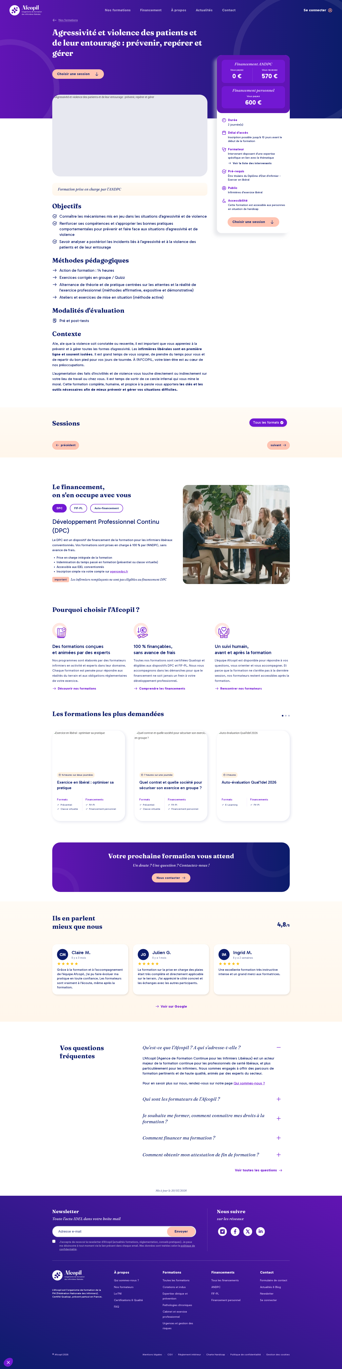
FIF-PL (78, 508)
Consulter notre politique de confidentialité (30, 1336)
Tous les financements (225, 1280)
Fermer (17, 1349)
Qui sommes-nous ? (249, 1083)
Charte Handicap (215, 1354)
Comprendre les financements (162, 688)
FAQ (116, 1306)
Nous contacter (168, 878)
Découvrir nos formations (77, 688)
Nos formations (118, 10)
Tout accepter (73, 1349)
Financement (151, 10)
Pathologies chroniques (177, 1305)
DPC (59, 508)
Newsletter (267, 1293)
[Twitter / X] (247, 1231)
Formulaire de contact (273, 1280)
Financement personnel (225, 1300)
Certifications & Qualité (128, 1300)
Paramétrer (45, 1349)
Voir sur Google (174, 1006)
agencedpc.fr (119, 571)
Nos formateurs (123, 1287)
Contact (229, 10)
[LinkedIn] (260, 1231)
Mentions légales (152, 1354)
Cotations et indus (174, 1287)
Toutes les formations (176, 1280)
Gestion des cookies (278, 1354)
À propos (178, 10)
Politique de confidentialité (245, 1354)
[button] (8, 1362)
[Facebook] (235, 1231)
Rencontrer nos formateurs (241, 688)
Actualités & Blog (270, 1287)
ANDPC (215, 1287)
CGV (170, 1354)
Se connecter (268, 1300)
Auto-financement (107, 508)
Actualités (204, 10)
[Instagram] (222, 1231)
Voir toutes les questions (256, 1170)
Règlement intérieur (189, 1354)
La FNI (118, 1293)
